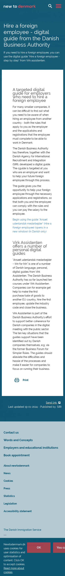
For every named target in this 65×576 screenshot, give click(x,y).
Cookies (8, 480)
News (7, 473)
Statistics (9, 496)
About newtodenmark (16, 465)
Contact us (11, 432)
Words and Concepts (18, 440)
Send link (51, 402)
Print (25, 380)
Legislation (10, 503)
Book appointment (17, 455)
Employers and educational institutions (31, 447)
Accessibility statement (18, 511)
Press (7, 488)
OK (39, 547)
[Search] (50, 5)
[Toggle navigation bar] (59, 5)
